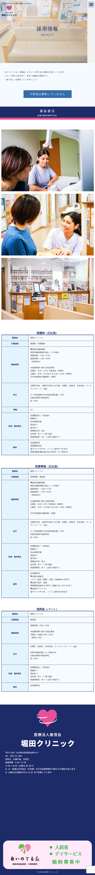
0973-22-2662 (16, 756)
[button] (91, 4)
